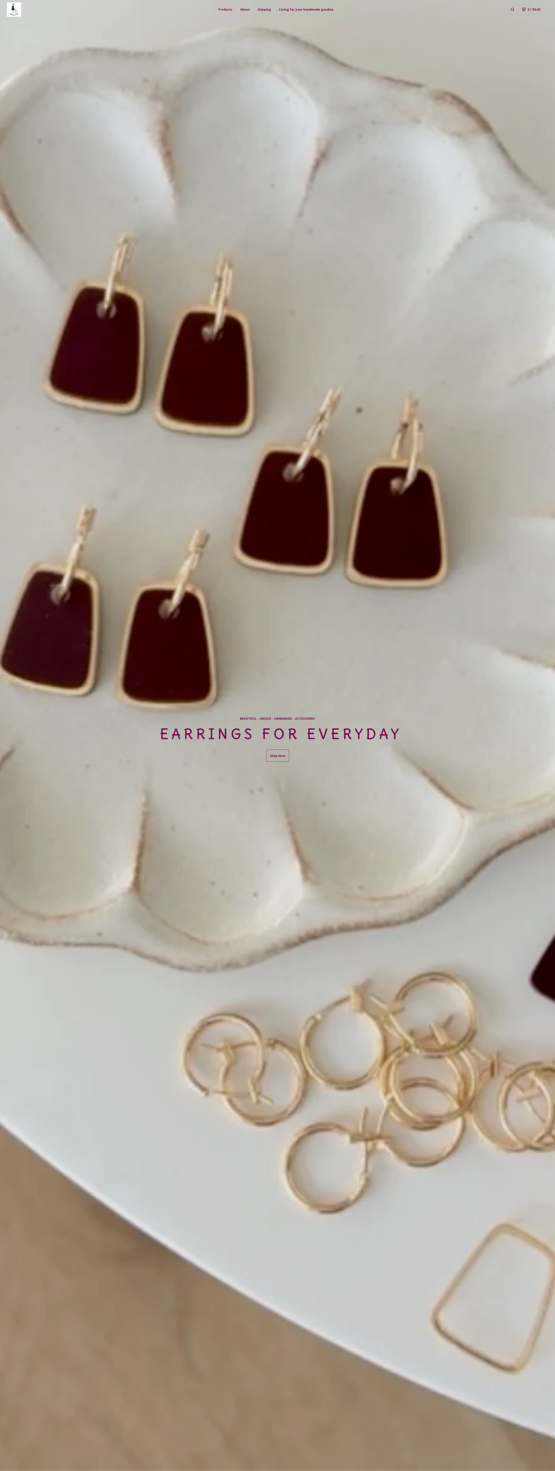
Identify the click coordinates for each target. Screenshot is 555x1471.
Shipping (264, 9)
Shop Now (277, 756)
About (245, 9)
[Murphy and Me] (29, 9)
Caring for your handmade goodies (306, 9)
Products (225, 9)
